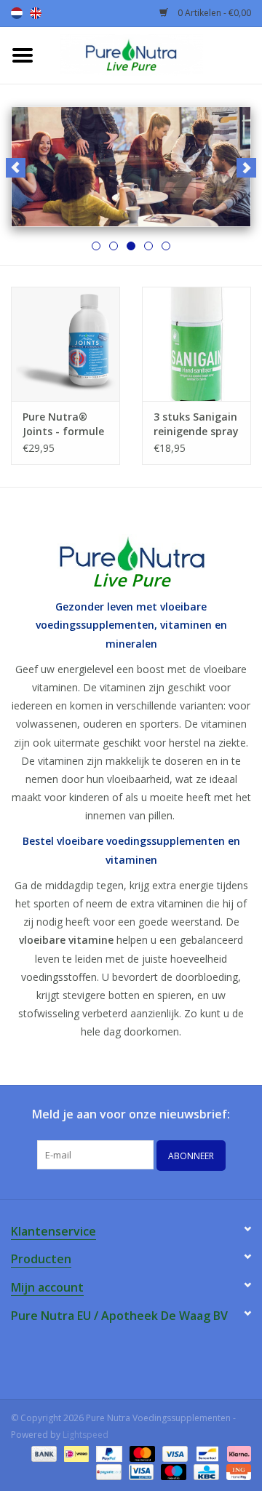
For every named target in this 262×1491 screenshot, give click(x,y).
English (35, 13)
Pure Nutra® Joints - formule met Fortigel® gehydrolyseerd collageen (63, 424)
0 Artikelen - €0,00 (213, 13)
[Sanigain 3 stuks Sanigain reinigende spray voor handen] (196, 344)
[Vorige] (15, 168)
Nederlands (17, 13)
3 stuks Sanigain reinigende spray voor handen (196, 424)
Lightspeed (85, 1434)
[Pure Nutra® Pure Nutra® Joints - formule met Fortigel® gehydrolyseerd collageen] (65, 344)
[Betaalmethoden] (42, 1453)
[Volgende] (246, 168)
